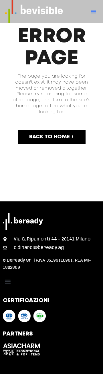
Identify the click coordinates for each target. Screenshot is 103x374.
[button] (93, 11)
